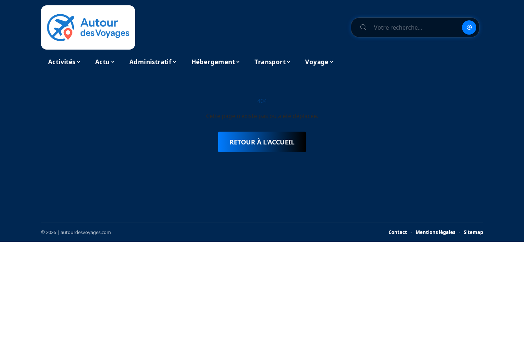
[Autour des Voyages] (88, 27)
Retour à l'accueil (262, 142)
